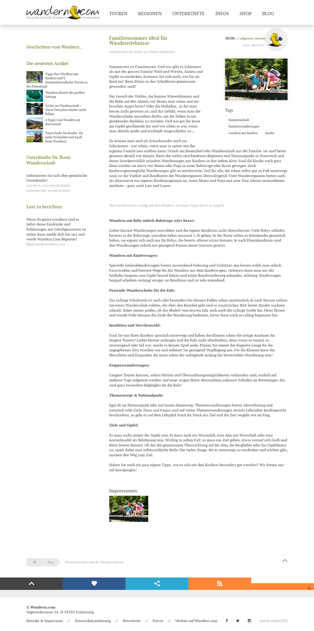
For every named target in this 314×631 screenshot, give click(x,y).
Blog (51, 562)
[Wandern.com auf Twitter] (239, 621)
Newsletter (132, 621)
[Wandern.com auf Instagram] (251, 621)
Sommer (260, 38)
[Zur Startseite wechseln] (66, 12)
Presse (158, 621)
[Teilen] (157, 583)
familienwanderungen (243, 126)
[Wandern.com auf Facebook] (228, 621)
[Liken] (94, 583)
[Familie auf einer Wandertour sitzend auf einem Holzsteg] (128, 510)
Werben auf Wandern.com (196, 621)
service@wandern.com (47, 244)
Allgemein (247, 38)
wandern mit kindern (243, 133)
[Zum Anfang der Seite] (285, 561)
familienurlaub (238, 120)
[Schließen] (309, 588)
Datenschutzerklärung (93, 621)
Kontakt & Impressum (44, 621)
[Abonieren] (219, 583)
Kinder (269, 133)
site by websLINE (273, 621)
